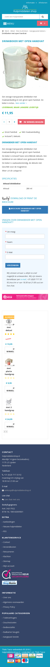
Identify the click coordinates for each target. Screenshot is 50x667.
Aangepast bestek (11, 637)
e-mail (23, 279)
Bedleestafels (9, 627)
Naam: (10, 242)
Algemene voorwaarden (13, 602)
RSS (5, 531)
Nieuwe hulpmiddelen (12, 526)
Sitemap (6, 561)
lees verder (21, 103)
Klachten (7, 556)
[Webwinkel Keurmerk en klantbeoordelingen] (15, 574)
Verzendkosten (9, 547)
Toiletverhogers (10, 617)
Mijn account (8, 566)
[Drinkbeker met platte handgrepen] (8, 360)
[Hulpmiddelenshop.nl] (24, 8)
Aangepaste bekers (37, 31)
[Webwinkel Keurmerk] (25, 297)
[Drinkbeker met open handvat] (25, 67)
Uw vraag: (11, 231)
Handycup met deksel (9, 327)
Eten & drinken (22, 31)
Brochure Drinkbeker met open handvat (25, 209)
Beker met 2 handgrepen (11, 407)
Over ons (7, 597)
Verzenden (13, 265)
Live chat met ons (12, 499)
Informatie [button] (30, 2)
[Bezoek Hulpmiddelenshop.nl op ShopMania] (9, 583)
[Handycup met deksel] (8, 319)
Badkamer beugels (11, 632)
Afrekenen (43, 2)
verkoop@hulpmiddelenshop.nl (17, 490)
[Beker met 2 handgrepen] (8, 399)
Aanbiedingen (9, 522)
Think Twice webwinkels (12, 649)
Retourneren (8, 551)
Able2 (12, 31)
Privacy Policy (9, 607)
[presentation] (4, 431)
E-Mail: (10, 252)
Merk (7, 31)
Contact (6, 542)
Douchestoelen (9, 622)
